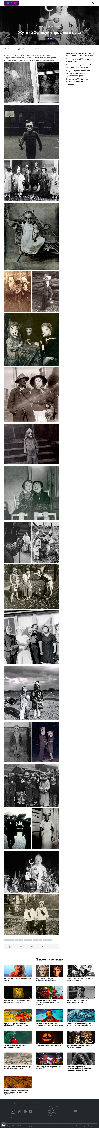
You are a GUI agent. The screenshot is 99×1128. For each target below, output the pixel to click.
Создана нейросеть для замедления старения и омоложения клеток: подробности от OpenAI (79, 73)
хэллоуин (48, 940)
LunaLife (14, 1104)
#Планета (73, 3)
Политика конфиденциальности (21, 1118)
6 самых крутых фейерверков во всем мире (48, 1067)
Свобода (51, 1111)
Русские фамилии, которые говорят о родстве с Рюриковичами (49, 1024)
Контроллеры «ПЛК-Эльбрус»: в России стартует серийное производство (77, 81)
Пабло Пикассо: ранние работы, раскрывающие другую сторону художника (16, 1092)
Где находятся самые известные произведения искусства (17, 1001)
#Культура (64, 3)
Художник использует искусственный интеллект (46, 980)
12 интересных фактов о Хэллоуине (49, 1045)
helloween (9, 940)
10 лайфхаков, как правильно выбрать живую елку (15, 1046)
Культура (52, 1113)
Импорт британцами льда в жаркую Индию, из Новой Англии (17, 1067)
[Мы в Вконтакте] (75, 1111)
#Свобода (54, 3)
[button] (3, 1124)
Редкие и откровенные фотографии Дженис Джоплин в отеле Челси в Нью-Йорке (79, 1068)
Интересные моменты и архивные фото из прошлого (80, 980)
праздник (38, 940)
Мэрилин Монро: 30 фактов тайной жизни (17, 980)
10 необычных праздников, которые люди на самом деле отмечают (47, 1002)
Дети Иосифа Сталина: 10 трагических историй (77, 1001)
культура (49, 38)
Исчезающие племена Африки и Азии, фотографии (79, 1046)
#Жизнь (45, 3)
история (19, 940)
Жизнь (51, 1108)
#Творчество (35, 3)
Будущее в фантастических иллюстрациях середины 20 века (16, 1024)
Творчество (53, 1106)
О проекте (83, 3)
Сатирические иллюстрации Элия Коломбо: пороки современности (80, 1024)
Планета (51, 1115)
